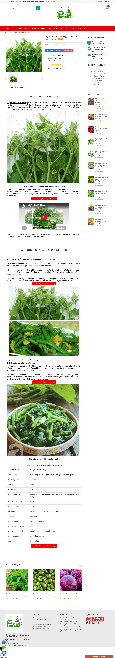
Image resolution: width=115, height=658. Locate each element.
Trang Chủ (8, 33)
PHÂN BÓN (92, 87)
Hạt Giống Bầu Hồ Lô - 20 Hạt (68, 624)
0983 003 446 (13, 1)
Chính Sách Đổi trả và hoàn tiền (42, 624)
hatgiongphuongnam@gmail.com (33, 1)
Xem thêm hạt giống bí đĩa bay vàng (44, 284)
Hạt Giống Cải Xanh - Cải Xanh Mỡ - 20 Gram (101, 193)
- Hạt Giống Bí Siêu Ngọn (17, 103)
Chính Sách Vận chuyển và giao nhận (44, 622)
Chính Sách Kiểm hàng (39, 626)
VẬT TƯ (10, 28)
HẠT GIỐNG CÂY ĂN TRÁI (97, 76)
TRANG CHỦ (22, 28)
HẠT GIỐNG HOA (38, 28)
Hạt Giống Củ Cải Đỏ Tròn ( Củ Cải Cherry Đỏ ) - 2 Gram (101, 207)
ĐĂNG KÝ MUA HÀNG (99, 656)
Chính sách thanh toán (39, 617)
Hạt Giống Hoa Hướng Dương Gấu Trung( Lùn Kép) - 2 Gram (101, 179)
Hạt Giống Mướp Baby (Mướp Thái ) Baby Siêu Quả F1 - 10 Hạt (101, 165)
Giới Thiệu (99, 1)
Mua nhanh (68, 50)
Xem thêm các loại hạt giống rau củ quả (44, 546)
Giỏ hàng (107, 8)
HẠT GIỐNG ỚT (94, 85)
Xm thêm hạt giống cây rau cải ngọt (44, 382)
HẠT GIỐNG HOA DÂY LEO (97, 72)
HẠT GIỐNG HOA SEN (96, 80)
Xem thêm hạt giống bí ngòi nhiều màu (44, 199)
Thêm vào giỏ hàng (55, 50)
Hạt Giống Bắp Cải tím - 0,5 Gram (70, 593)
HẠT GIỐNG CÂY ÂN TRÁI (59, 28)
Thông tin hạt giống (16, 87)
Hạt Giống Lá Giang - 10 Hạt (68, 621)
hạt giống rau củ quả (40, 263)
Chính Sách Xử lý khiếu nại (41, 620)
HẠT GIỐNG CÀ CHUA (96, 82)
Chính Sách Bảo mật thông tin (41, 628)
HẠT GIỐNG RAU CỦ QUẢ (83, 28)
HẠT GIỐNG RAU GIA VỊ (96, 78)
